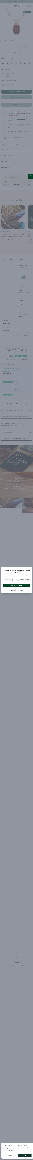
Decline (10, 1155)
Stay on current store (16, 590)
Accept (24, 1155)
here (11, 1150)
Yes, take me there (16, 585)
